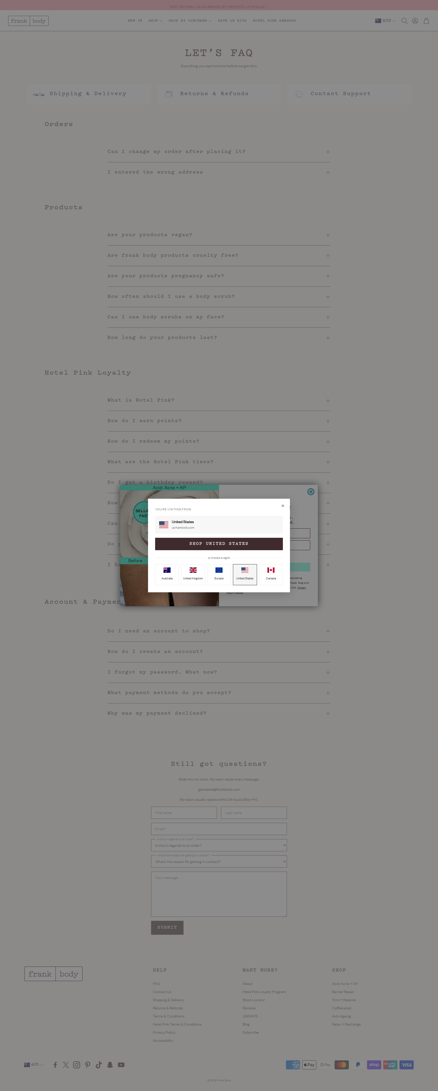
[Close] (283, 506)
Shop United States (219, 544)
